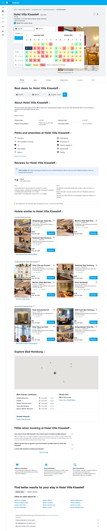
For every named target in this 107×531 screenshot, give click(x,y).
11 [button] (46, 48)
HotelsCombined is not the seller (25, 520)
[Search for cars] (3, 14)
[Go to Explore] (3, 21)
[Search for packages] (3, 18)
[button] (3, 2)
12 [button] (50, 48)
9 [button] (38, 48)
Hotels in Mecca (47, 500)
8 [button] (34, 48)
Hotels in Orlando (48, 502)
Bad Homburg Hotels (48, 9)
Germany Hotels (22, 9)
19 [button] (50, 52)
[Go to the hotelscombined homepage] (12, 2)
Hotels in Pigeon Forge (21, 502)
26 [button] (50, 56)
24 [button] (42, 56)
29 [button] (34, 60)
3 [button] (42, 44)
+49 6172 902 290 (19, 21)
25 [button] (46, 56)
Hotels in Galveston (20, 507)
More (15, 111)
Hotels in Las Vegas (20, 500)
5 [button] (50, 44)
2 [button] (38, 44)
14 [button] (30, 52)
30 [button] (38, 60)
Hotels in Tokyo (47, 507)
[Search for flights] (3, 7)
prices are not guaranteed (52, 515)
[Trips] (3, 26)
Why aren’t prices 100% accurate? (25, 526)
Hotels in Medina (75, 502)
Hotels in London (76, 505)
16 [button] (38, 52)
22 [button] (34, 56)
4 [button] (46, 44)
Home (15, 9)
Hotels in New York (20, 505)
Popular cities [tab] (20, 492)
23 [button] (38, 56)
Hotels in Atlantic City (49, 505)
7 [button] (30, 48)
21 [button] (30, 56)
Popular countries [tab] (32, 492)
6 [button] (26, 48)
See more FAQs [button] (43, 452)
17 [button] (42, 52)
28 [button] (30, 60)
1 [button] (34, 44)
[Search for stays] (3, 11)
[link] (27, 254)
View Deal (51, 233)
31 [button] (80, 60)
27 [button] (26, 60)
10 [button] (42, 48)
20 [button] (26, 56)
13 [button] (26, 52)
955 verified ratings (26, 23)
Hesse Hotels (35, 9)
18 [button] (46, 52)
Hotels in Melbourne (76, 500)
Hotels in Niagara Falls (77, 507)
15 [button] (34, 52)
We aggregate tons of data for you (25, 523)
